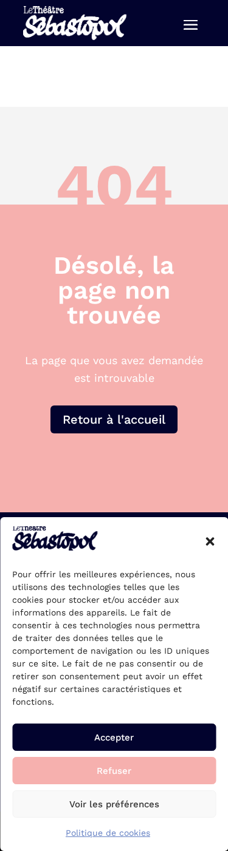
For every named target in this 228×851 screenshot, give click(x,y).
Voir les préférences (114, 804)
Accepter (114, 737)
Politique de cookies (108, 833)
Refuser (114, 770)
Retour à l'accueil (114, 419)
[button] (210, 541)
